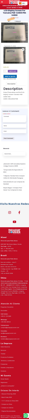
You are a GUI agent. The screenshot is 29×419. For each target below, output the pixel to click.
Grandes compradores (7, 367)
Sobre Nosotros (5, 347)
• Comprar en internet (7, 407)
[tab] (11, 84)
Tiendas (3, 353)
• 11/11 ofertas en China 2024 (9, 401)
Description (11, 84)
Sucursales (4, 310)
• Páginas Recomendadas (8, 411)
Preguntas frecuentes (7, 307)
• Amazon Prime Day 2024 (8, 394)
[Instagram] (9, 212)
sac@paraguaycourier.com (8, 333)
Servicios (3, 350)
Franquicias (4, 364)
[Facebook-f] (19, 212)
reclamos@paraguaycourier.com (10, 339)
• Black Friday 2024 (6, 397)
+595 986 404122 (6, 322)
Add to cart (12, 71)
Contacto (3, 371)
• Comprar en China (6, 404)
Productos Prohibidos (7, 357)
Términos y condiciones (8, 360)
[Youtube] (14, 221)
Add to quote (10, 76)
